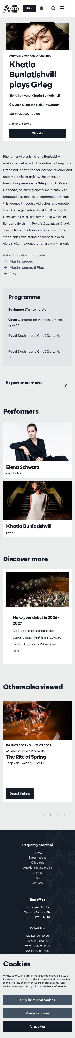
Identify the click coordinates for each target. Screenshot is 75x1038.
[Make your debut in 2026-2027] (37, 589)
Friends (37, 872)
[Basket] (43, 8)
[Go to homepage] (11, 8)
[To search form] (55, 8)
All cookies (37, 1027)
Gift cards (37, 862)
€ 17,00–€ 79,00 (19, 124)
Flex (13, 273)
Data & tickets (20, 794)
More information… (58, 986)
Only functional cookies (37, 1000)
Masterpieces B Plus (27, 267)
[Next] (64, 815)
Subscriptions (37, 857)
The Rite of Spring (26, 757)
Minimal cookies (37, 1013)
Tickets (37, 852)
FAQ (37, 877)
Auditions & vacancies (37, 867)
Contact (37, 882)
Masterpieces (21, 261)
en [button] (28, 8)
